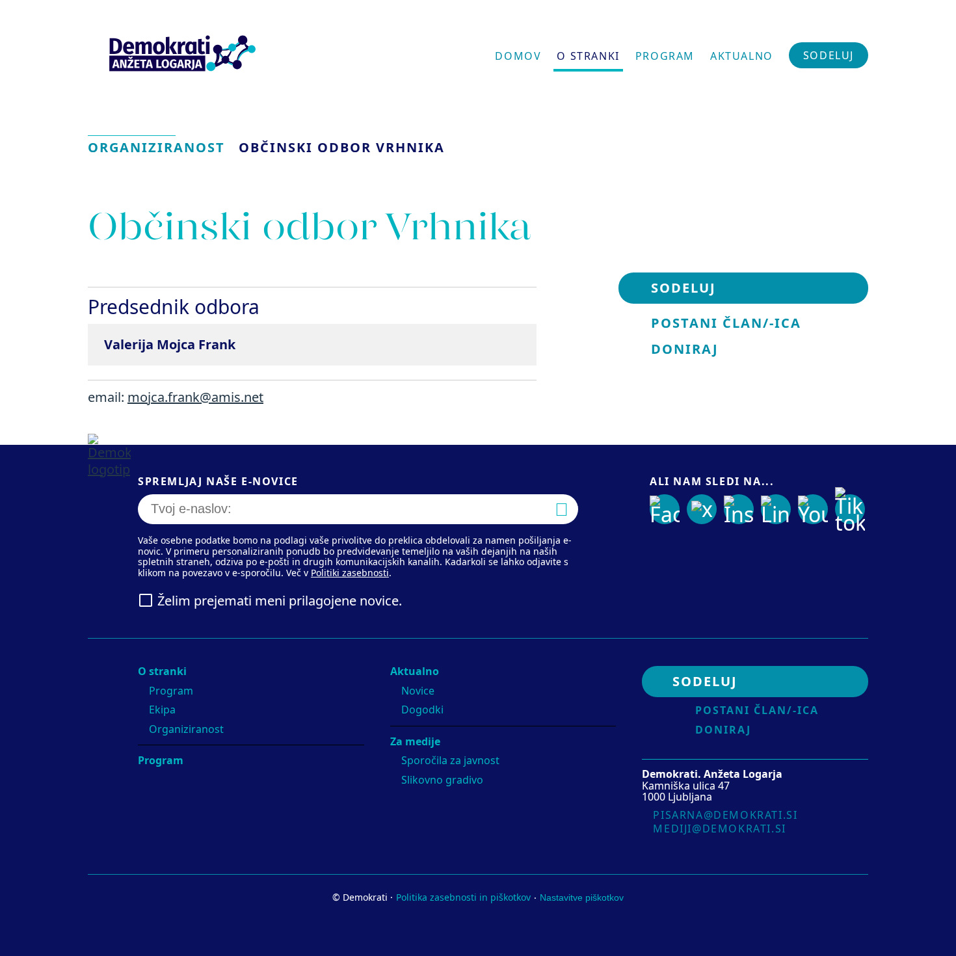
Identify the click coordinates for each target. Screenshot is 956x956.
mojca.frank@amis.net (195, 397)
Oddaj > (571, 511)
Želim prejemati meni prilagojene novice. (279, 600)
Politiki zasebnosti (350, 572)
